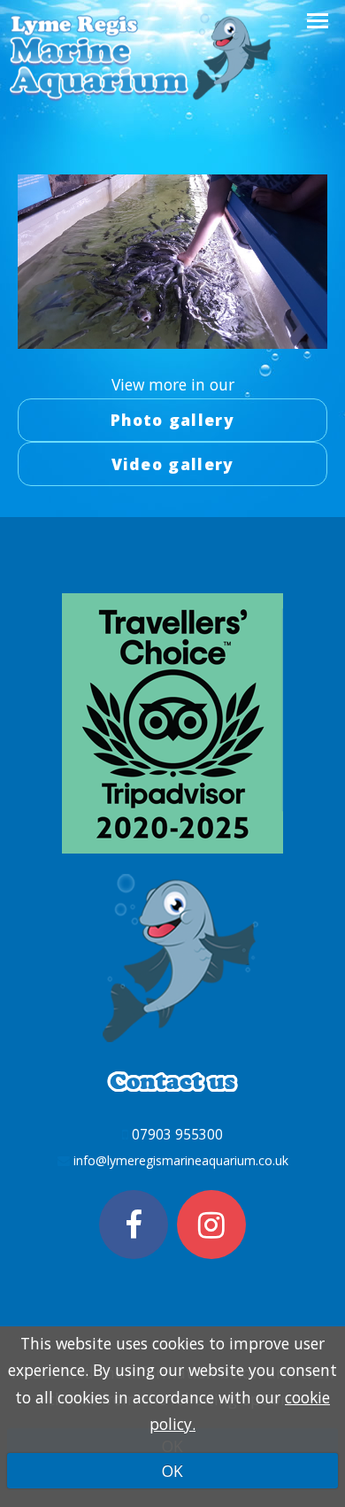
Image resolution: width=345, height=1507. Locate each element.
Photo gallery (172, 419)
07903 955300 (177, 1134)
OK (172, 1470)
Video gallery (172, 464)
